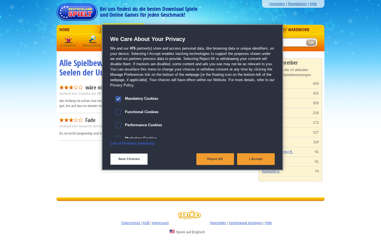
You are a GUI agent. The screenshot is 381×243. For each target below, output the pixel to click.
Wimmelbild (93, 40)
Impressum (160, 223)
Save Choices (129, 159)
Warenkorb (298, 29)
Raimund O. (271, 171)
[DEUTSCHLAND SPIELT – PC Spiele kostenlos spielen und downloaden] (77, 10)
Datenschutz (130, 223)
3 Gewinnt (68, 40)
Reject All (215, 159)
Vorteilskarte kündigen (245, 223)
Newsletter (218, 223)
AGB (146, 223)
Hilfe (313, 4)
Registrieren (297, 4)
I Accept (256, 159)
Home (64, 29)
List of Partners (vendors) (132, 143)
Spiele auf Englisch (190, 232)
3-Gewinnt (68, 46)
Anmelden (277, 4)
